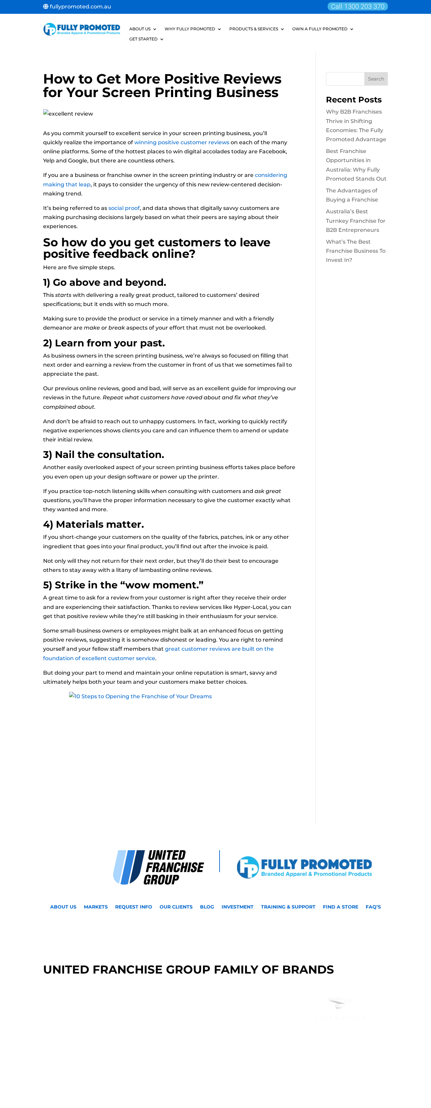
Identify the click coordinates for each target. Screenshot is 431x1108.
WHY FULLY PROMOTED (190, 29)
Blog (207, 907)
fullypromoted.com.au (79, 6)
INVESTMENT (238, 907)
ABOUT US (140, 29)
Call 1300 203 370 (358, 6)
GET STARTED (143, 39)
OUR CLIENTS (176, 907)
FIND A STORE (340, 907)
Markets (96, 907)
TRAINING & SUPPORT (288, 907)
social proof (124, 208)
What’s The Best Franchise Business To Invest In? (356, 251)
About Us (63, 907)
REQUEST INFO (133, 907)
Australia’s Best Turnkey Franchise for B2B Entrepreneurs (356, 220)
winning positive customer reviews (181, 142)
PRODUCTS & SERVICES (253, 29)
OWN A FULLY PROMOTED (319, 29)
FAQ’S (373, 907)
